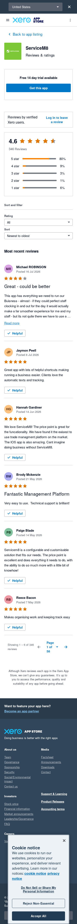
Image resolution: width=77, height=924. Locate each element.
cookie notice (35, 873)
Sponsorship (12, 767)
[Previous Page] (39, 646)
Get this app (39, 88)
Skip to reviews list (30, 143)
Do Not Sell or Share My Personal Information (38, 889)
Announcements (51, 762)
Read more (11, 323)
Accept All (38, 916)
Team (7, 757)
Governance (11, 762)
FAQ (7, 824)
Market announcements (18, 814)
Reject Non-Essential (38, 903)
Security (9, 772)
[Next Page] (65, 646)
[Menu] (7, 20)
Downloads (48, 767)
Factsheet (47, 757)
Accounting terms (53, 809)
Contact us (11, 786)
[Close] (69, 6)
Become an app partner (21, 711)
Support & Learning (54, 794)
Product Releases (52, 801)
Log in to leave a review (57, 119)
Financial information (17, 809)
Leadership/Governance (19, 819)
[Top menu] (70, 20)
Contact (46, 772)
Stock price (11, 804)
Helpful (17, 333)
